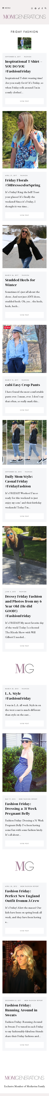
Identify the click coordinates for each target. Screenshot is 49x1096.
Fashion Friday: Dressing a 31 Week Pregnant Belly (21, 808)
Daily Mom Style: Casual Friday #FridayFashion (19, 481)
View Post (24, 101)
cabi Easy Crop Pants (22, 384)
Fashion (27, 57)
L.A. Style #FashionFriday (18, 696)
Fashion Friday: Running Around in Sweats (21, 1010)
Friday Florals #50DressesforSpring (22, 183)
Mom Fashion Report (28, 799)
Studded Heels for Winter (20, 282)
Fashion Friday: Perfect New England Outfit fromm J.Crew (22, 896)
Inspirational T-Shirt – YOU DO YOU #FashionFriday (23, 66)
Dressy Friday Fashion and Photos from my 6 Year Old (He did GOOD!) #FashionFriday (23, 606)
